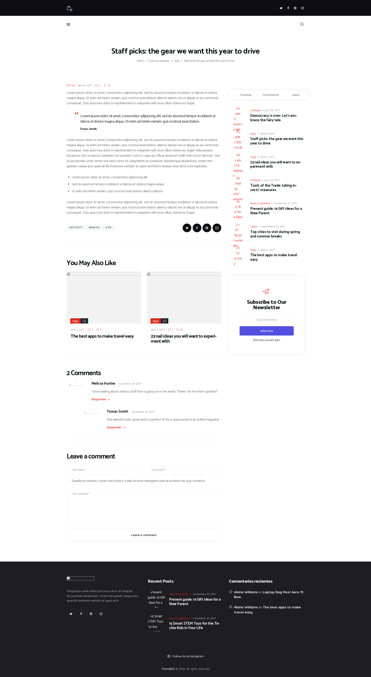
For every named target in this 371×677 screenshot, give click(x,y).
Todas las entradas (158, 61)
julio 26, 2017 (272, 180)
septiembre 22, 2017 (273, 226)
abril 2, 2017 (77, 329)
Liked (295, 94)
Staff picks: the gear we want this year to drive (276, 141)
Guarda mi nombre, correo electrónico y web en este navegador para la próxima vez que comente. (138, 481)
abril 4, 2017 (85, 85)
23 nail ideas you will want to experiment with (184, 339)
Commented (271, 94)
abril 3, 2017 (158, 329)
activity (76, 227)
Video (253, 226)
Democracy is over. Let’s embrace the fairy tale (273, 118)
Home (140, 61)
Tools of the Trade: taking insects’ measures (273, 188)
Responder (98, 399)
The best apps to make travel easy (102, 336)
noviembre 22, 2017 (204, 618)
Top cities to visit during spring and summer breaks (275, 234)
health (94, 227)
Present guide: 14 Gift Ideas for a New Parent (276, 211)
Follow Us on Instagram (188, 656)
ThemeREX (168, 669)
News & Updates (260, 203)
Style (176, 61)
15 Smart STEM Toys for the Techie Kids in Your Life (194, 626)
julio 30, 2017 (272, 110)
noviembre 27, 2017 (285, 203)
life (109, 227)
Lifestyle (255, 110)
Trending (245, 94)
